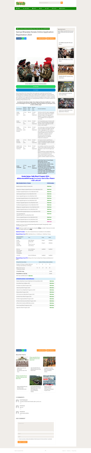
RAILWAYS (63, 8)
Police (54, 8)
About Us (64, 450)
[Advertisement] (45, 18)
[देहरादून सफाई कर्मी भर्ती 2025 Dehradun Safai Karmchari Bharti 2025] (22, 380)
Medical (26, 28)
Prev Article (42, 38)
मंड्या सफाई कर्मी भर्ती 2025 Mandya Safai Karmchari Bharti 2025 (36, 369)
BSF (41, 8)
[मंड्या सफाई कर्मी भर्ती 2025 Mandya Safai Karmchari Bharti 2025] (36, 362)
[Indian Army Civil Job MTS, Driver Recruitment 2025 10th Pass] (22, 362)
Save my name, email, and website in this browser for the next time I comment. (35, 439)
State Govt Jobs (39, 28)
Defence (22, 28)
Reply (20, 414)
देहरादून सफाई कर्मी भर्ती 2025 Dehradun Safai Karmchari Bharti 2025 (22, 388)
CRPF (47, 8)
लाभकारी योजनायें (46, 28)
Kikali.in (16, 450)
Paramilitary (30, 28)
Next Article (50, 38)
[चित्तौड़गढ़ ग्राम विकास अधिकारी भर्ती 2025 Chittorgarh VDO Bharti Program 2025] (49, 380)
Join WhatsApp (36, 86)
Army (18, 8)
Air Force (26, 8)
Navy (35, 8)
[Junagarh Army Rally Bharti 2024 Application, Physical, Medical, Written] (49, 362)
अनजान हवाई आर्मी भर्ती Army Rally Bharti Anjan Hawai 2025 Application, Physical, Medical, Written (36, 389)
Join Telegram (35, 90)
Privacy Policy (74, 450)
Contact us (68, 450)
